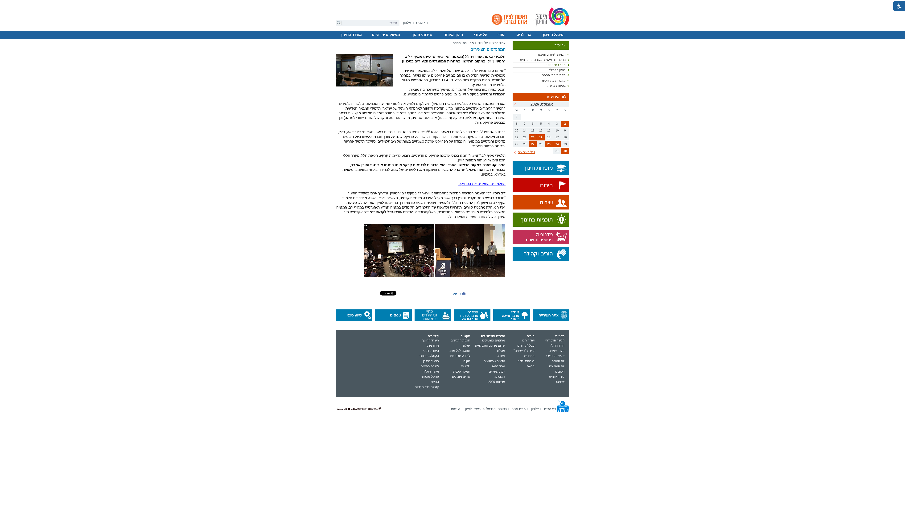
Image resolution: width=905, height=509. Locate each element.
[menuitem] (407, 23)
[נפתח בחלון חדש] (541, 185)
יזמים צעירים (497, 371)
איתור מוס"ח (431, 371)
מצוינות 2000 (496, 382)
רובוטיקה (499, 376)
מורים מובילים (461, 376)
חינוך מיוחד (453, 35)
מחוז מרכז (432, 345)
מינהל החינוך (553, 35)
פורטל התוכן (431, 361)
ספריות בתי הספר (554, 75)
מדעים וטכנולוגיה (493, 336)
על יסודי (480, 35)
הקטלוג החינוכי (429, 356)
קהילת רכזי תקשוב (427, 387)
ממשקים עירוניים (386, 35)
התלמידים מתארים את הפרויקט (482, 184)
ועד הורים (528, 340)
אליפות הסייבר (555, 356)
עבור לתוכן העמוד (452, 3)
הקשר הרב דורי (554, 340)
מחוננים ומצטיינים (493, 340)
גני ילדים (523, 35)
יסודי (502, 35)
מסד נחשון (498, 366)
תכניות (559, 336)
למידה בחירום (430, 366)
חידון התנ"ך (557, 345)
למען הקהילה (557, 70)
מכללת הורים (526, 345)
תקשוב (465, 336)
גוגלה (466, 345)
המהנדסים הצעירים (488, 49)
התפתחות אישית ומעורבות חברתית (543, 60)
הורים (531, 336)
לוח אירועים (556, 97)
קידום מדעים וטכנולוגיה (490, 345)
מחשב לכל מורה (459, 351)
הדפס (457, 293)
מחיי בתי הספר (556, 65)
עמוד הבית (499, 43)
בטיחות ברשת (556, 85)
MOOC (465, 366)
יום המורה (558, 361)
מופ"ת (501, 351)
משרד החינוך (351, 35)
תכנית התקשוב (460, 340)
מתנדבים (529, 356)
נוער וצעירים (556, 351)
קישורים (433, 336)
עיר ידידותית (556, 376)
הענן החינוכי (431, 351)
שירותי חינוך (422, 35)
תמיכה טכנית (461, 371)
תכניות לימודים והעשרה (550, 54)
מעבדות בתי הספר (553, 80)
